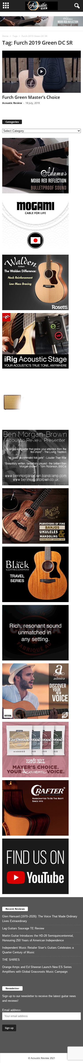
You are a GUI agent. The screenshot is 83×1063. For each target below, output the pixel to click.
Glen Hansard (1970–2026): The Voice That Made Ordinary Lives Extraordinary (39, 919)
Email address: (11, 1010)
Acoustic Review (12, 103)
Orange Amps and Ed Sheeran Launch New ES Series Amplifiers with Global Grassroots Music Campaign (37, 969)
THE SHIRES (11, 959)
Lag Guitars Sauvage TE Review (23, 928)
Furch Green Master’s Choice (31, 97)
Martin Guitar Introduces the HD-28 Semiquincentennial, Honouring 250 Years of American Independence (38, 938)
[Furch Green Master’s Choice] (41, 72)
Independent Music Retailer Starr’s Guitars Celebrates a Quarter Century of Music (38, 950)
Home (5, 36)
